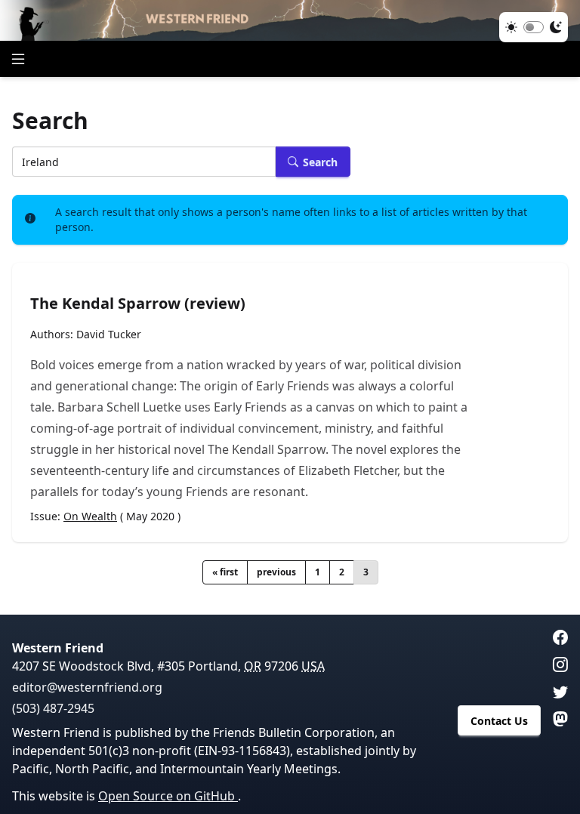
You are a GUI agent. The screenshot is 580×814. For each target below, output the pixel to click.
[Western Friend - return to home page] (290, 20)
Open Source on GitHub (168, 796)
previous (276, 572)
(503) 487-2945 (53, 708)
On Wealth (90, 516)
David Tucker (108, 334)
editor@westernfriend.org (87, 687)
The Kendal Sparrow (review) (137, 303)
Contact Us (499, 721)
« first (225, 572)
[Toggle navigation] (18, 59)
